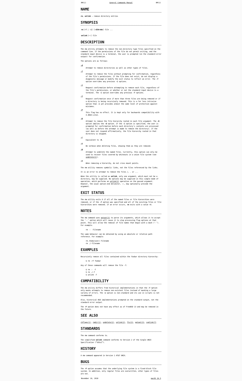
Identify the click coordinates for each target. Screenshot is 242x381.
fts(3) (130, 322)
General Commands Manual (121, 3)
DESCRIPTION (92, 42)
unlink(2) (114, 181)
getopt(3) (105, 218)
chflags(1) (86, 322)
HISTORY (88, 348)
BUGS (85, 362)
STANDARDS (90, 328)
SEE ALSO (89, 315)
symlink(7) (151, 322)
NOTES (86, 211)
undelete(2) (91, 157)
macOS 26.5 (156, 378)
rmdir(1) (97, 322)
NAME (85, 9)
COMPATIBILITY (95, 281)
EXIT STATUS (92, 192)
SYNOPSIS (89, 22)
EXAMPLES (89, 250)
